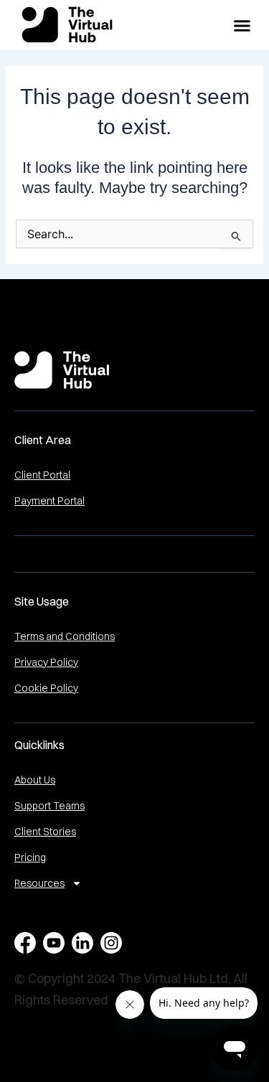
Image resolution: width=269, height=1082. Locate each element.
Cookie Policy (46, 688)
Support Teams (49, 805)
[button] (242, 25)
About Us (34, 779)
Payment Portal (49, 500)
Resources (39, 883)
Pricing (30, 857)
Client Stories (45, 831)
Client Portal (42, 475)
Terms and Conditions (64, 636)
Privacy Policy (46, 662)
